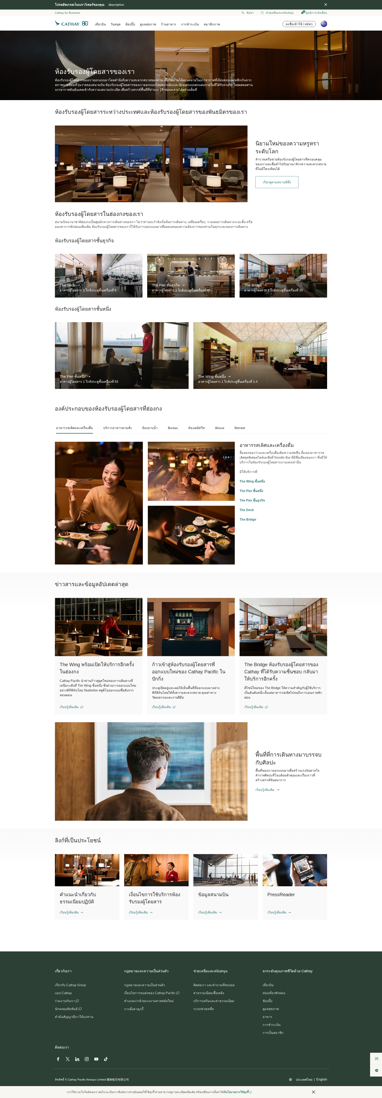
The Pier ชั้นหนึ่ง (251, 491)
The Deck (247, 510)
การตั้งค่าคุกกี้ (133, 1009)
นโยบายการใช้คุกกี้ (237, 1092)
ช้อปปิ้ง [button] (130, 24)
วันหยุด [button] (116, 24)
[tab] (74, 428)
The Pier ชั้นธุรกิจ (252, 500)
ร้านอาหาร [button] (168, 24)
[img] (325, 4)
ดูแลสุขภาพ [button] (148, 24)
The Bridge (248, 519)
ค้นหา (250, 12)
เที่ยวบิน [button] (100, 24)
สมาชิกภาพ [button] (212, 24)
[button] (70, 285)
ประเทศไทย (304, 1079)
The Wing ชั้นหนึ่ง (252, 481)
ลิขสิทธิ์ (59, 1079)
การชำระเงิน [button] (190, 24)
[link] (151, 164)
